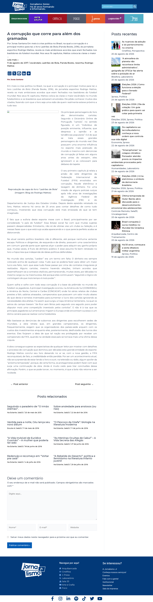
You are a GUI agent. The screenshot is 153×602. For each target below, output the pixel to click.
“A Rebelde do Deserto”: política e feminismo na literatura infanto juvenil (74, 458)
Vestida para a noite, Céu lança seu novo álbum (28, 423)
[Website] (83, 528)
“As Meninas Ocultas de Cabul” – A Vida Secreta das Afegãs (75, 439)
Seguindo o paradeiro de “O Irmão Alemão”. (28, 407)
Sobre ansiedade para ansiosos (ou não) (75, 407)
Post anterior (19, 384)
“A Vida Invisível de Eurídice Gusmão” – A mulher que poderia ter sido (27, 440)
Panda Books (67, 63)
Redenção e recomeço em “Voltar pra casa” (28, 457)
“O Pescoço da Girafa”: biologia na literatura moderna (74, 423)
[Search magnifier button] (135, 6)
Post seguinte (84, 384)
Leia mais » (13, 60)
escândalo (35, 63)
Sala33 (20, 412)
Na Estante (12, 412)
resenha (79, 63)
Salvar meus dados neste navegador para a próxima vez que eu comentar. (50, 537)
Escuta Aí (11, 428)
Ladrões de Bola (50, 63)
